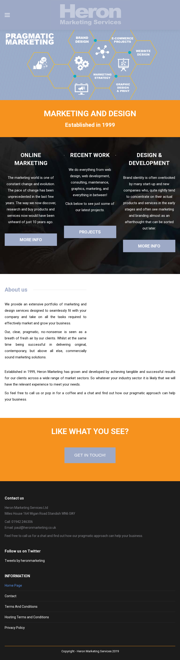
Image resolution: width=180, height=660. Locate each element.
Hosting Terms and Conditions (27, 617)
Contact (10, 596)
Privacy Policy (15, 628)
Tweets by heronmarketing (25, 560)
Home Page (13, 585)
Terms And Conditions (21, 606)
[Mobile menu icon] (7, 15)
